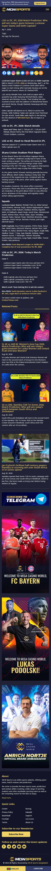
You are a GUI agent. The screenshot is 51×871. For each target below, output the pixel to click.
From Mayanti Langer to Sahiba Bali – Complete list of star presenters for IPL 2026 (23, 245)
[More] (40, 73)
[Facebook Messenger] (22, 73)
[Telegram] (31, 73)
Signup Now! (40, 3)
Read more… (7, 798)
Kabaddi (29, 812)
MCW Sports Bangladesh (38, 863)
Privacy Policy (7, 812)
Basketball (6, 815)
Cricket (4, 809)
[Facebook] (3, 73)
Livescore (38, 868)
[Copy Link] (35, 73)
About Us (29, 822)
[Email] (17, 73)
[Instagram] (12, 73)
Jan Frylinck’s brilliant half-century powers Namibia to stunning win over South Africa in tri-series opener (24, 467)
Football (5, 819)
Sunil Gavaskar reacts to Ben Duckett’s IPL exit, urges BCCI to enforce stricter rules (24, 292)
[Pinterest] (26, 73)
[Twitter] (8, 73)
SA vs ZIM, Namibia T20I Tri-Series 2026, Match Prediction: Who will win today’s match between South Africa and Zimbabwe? (23, 408)
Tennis (4, 822)
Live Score (30, 819)
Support (29, 815)
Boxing (28, 809)
